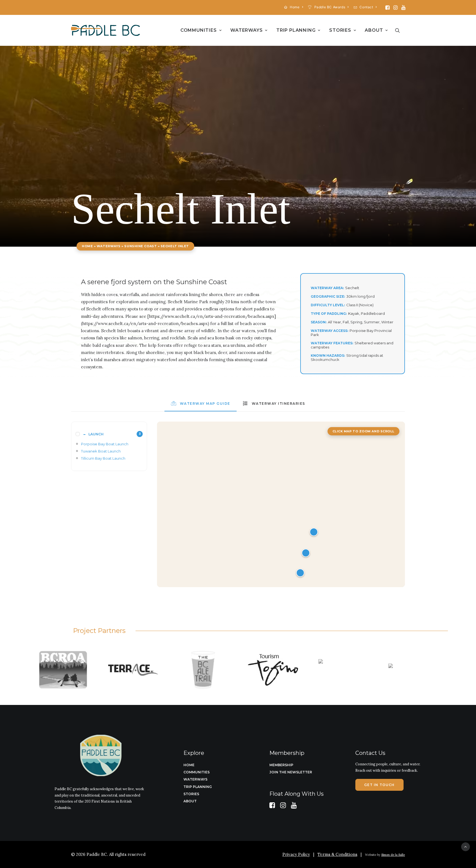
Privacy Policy (296, 854)
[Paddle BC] (105, 30)
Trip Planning (295, 30)
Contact (366, 7)
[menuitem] (293, 7)
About (374, 30)
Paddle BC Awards (329, 7)
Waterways (246, 30)
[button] (387, 7)
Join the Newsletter (290, 772)
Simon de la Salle (393, 855)
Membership (281, 765)
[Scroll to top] (465, 846)
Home (294, 7)
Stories (340, 30)
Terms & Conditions (337, 854)
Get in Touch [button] (379, 785)
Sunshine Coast (140, 246)
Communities (198, 30)
